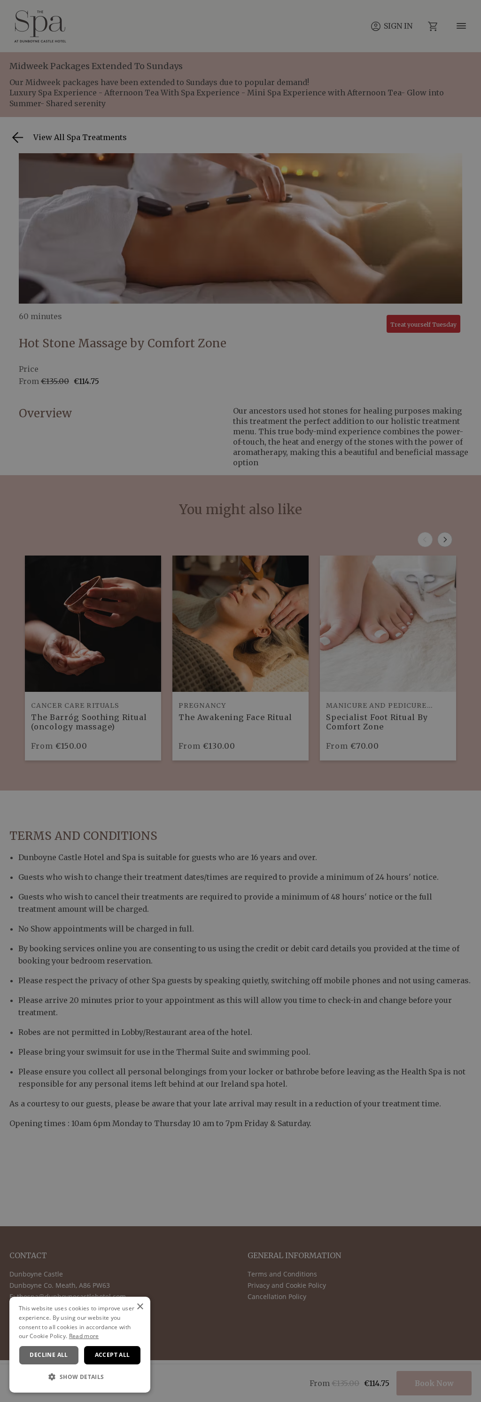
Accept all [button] (112, 1355)
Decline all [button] (49, 1355)
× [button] (139, 1306)
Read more (84, 1336)
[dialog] (79, 1345)
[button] (80, 1377)
